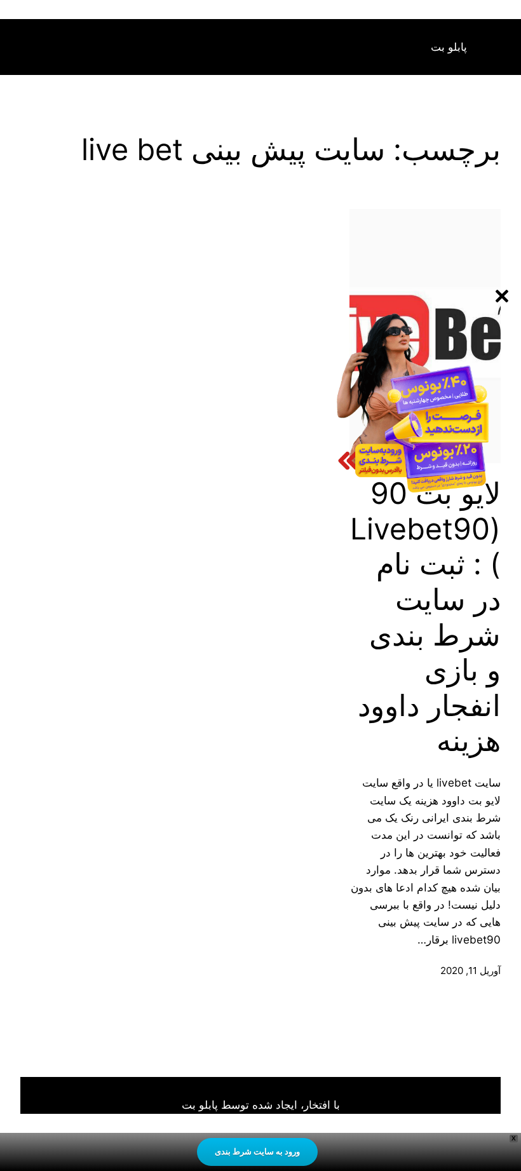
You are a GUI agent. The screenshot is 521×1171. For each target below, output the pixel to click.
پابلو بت (449, 46)
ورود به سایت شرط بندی (257, 1151)
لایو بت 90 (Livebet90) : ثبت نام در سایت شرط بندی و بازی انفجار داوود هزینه (425, 617)
